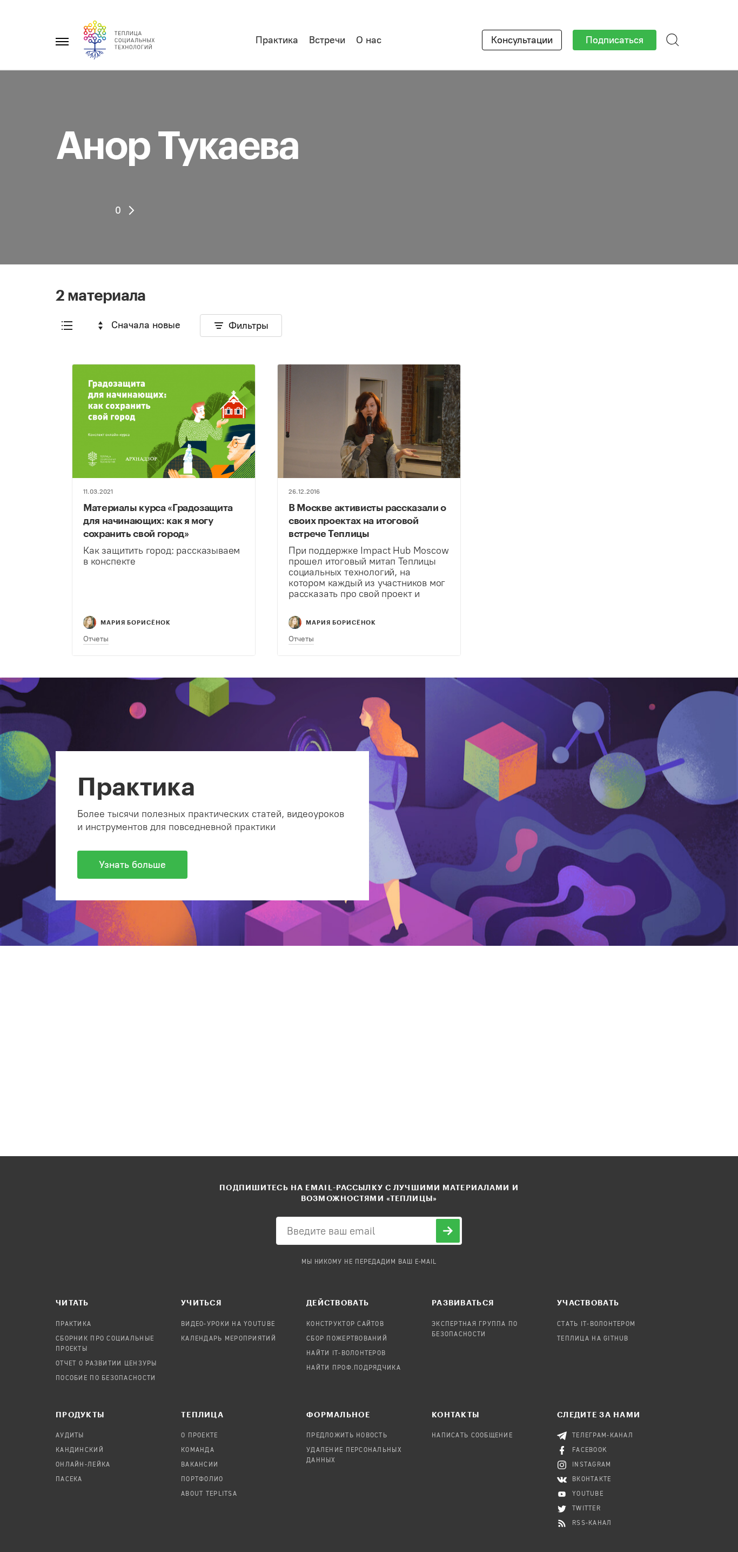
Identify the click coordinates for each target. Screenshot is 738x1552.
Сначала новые (145, 325)
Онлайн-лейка (83, 1465)
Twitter (586, 1508)
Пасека (69, 1479)
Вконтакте (592, 1479)
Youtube (587, 1494)
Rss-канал (592, 1523)
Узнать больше (132, 865)
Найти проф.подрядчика (353, 1368)
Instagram (592, 1465)
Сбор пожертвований (346, 1339)
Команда (197, 1450)
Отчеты (96, 639)
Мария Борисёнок (135, 622)
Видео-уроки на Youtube (228, 1324)
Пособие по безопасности (106, 1378)
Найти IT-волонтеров (346, 1353)
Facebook (589, 1450)
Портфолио (202, 1479)
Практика (277, 40)
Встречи (327, 40)
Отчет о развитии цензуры (106, 1364)
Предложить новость (346, 1435)
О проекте (199, 1435)
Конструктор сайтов (345, 1324)
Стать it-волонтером (596, 1324)
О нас (368, 40)
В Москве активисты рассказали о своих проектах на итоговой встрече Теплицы (367, 520)
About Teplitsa (209, 1494)
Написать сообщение (472, 1435)
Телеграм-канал (602, 1435)
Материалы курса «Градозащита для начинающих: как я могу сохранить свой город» (158, 520)
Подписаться (614, 40)
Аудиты (70, 1435)
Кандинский (80, 1450)
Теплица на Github (593, 1339)
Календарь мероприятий (228, 1339)
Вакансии (199, 1465)
